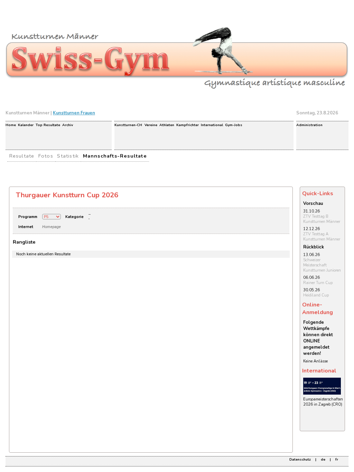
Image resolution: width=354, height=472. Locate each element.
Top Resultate (48, 125)
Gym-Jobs (233, 125)
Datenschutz (300, 459)
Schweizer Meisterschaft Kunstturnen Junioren (322, 265)
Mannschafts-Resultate (115, 155)
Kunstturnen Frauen (74, 113)
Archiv (67, 125)
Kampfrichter (187, 125)
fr (336, 459)
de (323, 459)
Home (11, 125)
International (212, 125)
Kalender (26, 125)
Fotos (45, 155)
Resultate (22, 155)
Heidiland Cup (316, 295)
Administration (309, 125)
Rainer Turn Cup (318, 282)
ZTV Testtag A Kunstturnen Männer (321, 237)
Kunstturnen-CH (128, 125)
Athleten (166, 125)
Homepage (51, 227)
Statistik (68, 155)
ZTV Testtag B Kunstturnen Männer (321, 219)
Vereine (151, 125)
